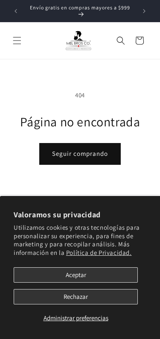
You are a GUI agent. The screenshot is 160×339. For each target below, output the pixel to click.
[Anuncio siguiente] (144, 11)
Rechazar (76, 296)
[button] (17, 40)
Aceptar (76, 275)
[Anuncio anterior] (15, 11)
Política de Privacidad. (99, 252)
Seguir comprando (80, 153)
